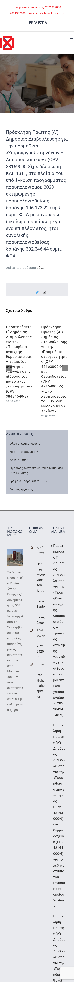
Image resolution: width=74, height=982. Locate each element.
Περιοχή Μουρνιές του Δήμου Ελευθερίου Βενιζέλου (41, 593)
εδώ (40, 268)
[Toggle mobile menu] (72, 40)
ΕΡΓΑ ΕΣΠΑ (38, 23)
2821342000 (40, 651)
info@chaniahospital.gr (41, 685)
